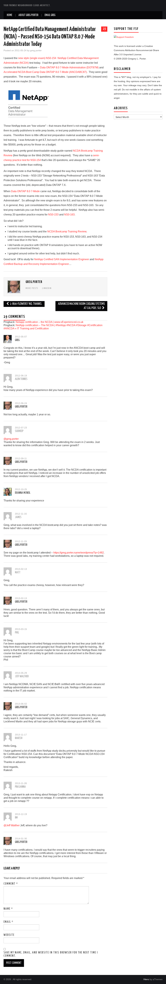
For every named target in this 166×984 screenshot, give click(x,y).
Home (9, 15)
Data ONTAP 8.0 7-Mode (25, 191)
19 (104, 29)
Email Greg (50, 15)
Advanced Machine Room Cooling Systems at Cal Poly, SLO (81, 306)
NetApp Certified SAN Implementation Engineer (61, 259)
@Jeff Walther (12, 825)
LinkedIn (47, 288)
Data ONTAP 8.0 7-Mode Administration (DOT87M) (69, 67)
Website (9, 935)
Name (8, 908)
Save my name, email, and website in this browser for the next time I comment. (51, 954)
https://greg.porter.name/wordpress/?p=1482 (78, 552)
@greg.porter (11, 438)
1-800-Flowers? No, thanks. (25, 303)
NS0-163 (69, 214)
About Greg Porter (28, 15)
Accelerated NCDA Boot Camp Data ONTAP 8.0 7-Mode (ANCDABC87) (45, 72)
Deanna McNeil (22, 492)
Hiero (146, 979)
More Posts (32, 288)
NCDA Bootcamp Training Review (66, 231)
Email (8, 921)
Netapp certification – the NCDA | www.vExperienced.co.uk (49, 322)
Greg (17, 340)
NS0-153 (53, 214)
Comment (11, 883)
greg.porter (36, 50)
